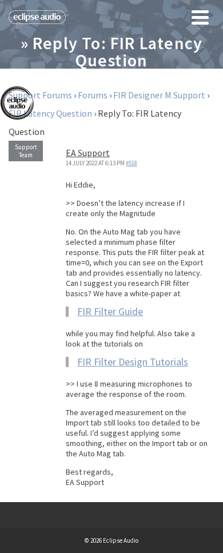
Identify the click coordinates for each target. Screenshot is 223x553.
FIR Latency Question (50, 113)
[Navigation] (200, 17)
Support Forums (40, 95)
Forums (92, 95)
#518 (131, 163)
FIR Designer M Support (159, 95)
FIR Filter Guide (110, 311)
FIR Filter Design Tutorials (132, 361)
